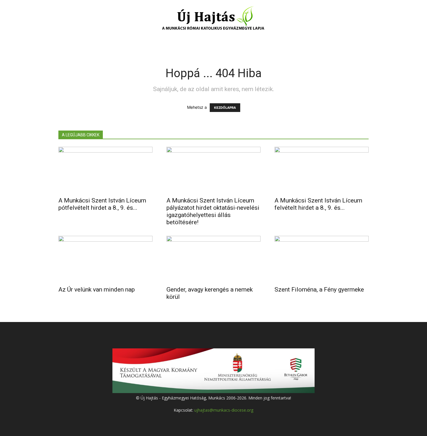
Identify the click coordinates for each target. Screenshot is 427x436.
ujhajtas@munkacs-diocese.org (223, 410)
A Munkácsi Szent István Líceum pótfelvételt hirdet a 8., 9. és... (102, 204)
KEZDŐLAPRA (225, 108)
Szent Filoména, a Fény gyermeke (319, 289)
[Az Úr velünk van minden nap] (105, 259)
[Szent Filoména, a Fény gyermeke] (321, 259)
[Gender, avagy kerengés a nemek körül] (213, 259)
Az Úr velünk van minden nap (96, 289)
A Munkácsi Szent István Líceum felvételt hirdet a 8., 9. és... (318, 204)
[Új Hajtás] (213, 19)
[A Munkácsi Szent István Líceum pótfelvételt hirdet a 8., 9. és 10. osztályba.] (105, 170)
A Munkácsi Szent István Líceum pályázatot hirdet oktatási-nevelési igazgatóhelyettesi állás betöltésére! (212, 211)
